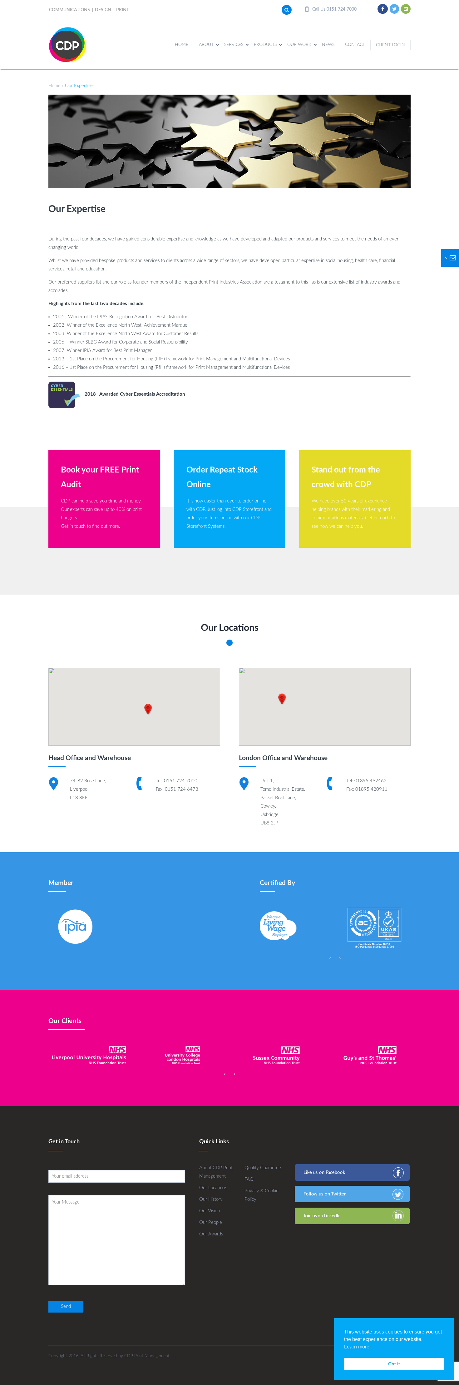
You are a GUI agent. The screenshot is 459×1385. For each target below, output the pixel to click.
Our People (210, 1222)
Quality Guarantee (262, 1167)
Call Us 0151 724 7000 (334, 9)
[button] (148, 709)
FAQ (249, 1179)
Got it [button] (394, 1363)
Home (54, 85)
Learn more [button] (356, 1346)
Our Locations (213, 1187)
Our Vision (209, 1211)
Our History (211, 1199)
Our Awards (211, 1234)
